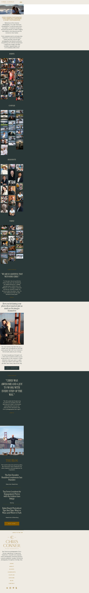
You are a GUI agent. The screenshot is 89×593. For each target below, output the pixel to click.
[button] (8, 2)
